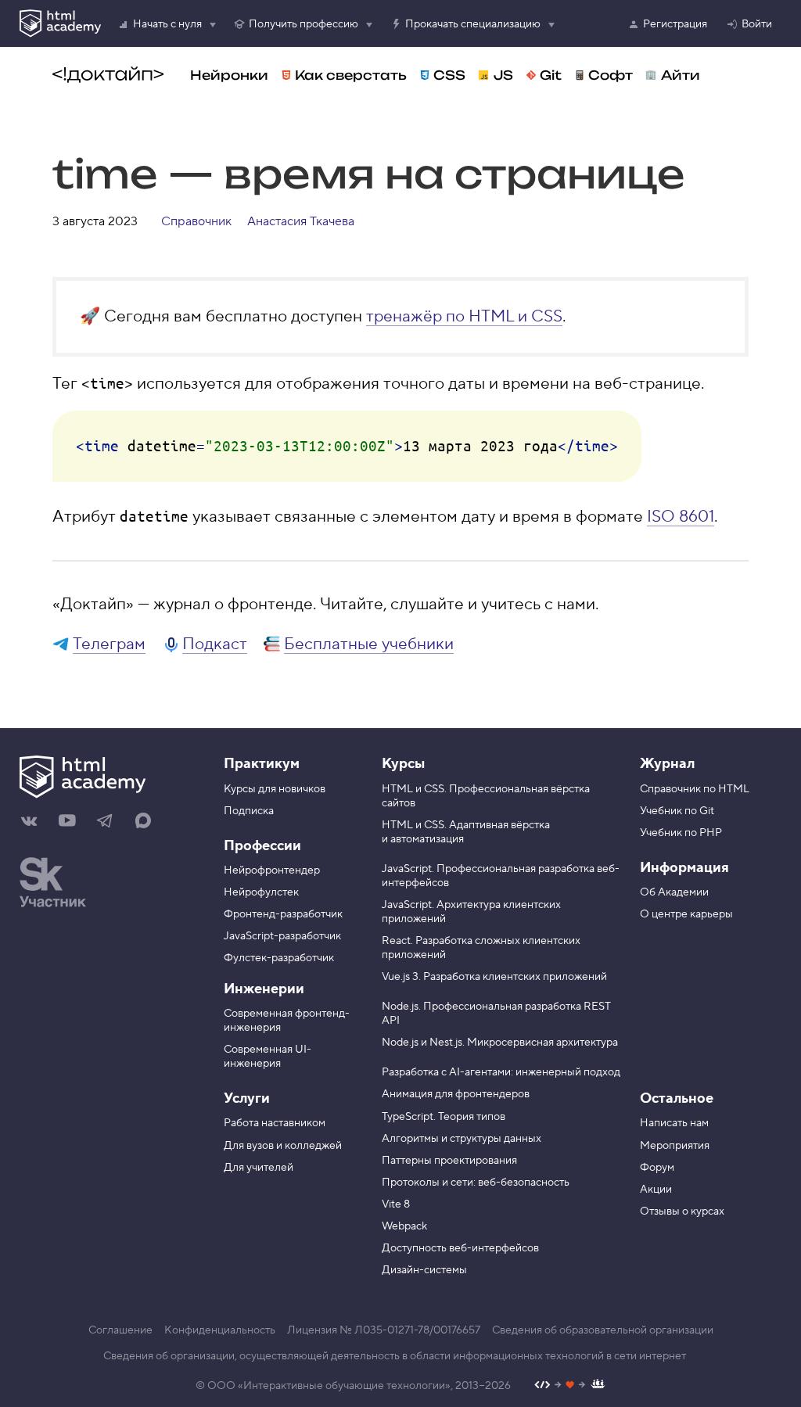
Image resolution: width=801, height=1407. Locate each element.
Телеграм (109, 644)
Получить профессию (303, 24)
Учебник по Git (677, 811)
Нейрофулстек (261, 892)
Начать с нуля (167, 24)
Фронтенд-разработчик (283, 914)
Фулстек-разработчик (279, 958)
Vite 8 (396, 1204)
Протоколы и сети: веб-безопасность (475, 1182)
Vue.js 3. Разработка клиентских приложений (494, 977)
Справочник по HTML (694, 789)
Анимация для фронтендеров (456, 1094)
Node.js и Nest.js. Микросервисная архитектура (500, 1043)
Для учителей (258, 1168)
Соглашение (120, 1330)
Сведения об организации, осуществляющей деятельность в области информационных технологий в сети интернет (394, 1356)
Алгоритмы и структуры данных (461, 1139)
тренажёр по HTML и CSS (464, 316)
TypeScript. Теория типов (443, 1117)
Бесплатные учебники (369, 644)
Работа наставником (274, 1123)
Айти (680, 75)
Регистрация (675, 24)
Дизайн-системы (424, 1270)
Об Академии (674, 892)
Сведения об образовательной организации (602, 1330)
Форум (657, 1168)
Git (551, 75)
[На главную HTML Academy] (110, 779)
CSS (449, 75)
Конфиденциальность (219, 1330)
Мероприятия (674, 1146)
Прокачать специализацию (473, 24)
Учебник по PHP (681, 833)
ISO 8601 (680, 516)
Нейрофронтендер (272, 870)
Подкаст (214, 644)
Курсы (403, 764)
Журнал (667, 764)
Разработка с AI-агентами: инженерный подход (501, 1072)
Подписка (249, 811)
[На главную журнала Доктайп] (107, 75)
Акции (656, 1190)
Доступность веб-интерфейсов (460, 1248)
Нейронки (229, 75)
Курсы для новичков (274, 789)
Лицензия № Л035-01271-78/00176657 (383, 1330)
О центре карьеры (686, 914)
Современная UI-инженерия (267, 1057)
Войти (757, 24)
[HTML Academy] (60, 23)
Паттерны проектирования (449, 1161)
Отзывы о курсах (682, 1211)
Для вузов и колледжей (283, 1146)
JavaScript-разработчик (282, 936)
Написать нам (674, 1123)
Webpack (404, 1226)
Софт (610, 75)
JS (503, 75)
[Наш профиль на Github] (569, 1386)
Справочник (196, 221)
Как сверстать (351, 75)
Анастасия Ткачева (300, 221)
